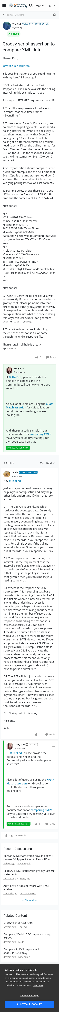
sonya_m (19, 368)
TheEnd (16, 24)
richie (15, 472)
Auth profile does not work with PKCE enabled (26, 887)
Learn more (38, 985)
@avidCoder (10, 66)
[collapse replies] (29, 469)
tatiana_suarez (28, 893)
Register (40, 5)
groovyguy (24, 878)
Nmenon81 (24, 956)
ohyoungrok (24, 863)
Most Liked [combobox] (47, 463)
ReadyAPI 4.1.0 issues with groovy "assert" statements (29, 872)
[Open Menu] (54, 15)
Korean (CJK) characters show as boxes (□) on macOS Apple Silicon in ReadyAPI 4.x (29, 857)
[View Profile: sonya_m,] (9, 370)
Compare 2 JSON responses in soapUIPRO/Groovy (21, 951)
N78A (21, 941)
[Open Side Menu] (4, 5)
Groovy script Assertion (18, 923)
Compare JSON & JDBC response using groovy (26, 936)
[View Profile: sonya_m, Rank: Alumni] (10, 746)
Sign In (51, 5)
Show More (31, 900)
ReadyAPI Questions (15, 14)
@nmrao (24, 66)
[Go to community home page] (18, 5)
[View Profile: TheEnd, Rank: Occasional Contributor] (7, 26)
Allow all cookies (29, 1004)
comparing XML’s (40, 434)
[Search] (31, 5)
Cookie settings (29, 995)
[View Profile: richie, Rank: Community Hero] (6, 474)
